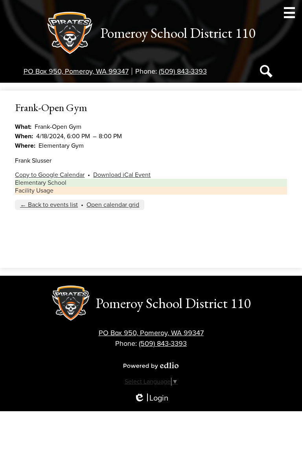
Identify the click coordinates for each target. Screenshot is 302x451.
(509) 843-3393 (183, 71)
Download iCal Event (122, 175)
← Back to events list (49, 205)
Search (266, 71)
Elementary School (40, 183)
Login (151, 398)
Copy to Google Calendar (50, 175)
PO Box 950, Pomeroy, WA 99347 (76, 71)
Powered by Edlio (151, 365)
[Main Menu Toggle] (289, 12)
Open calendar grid (113, 205)
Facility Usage (34, 191)
